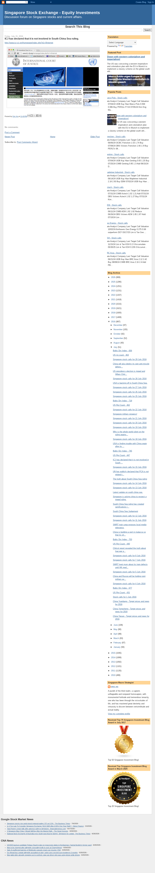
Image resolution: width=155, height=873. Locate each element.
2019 (113, 308)
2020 (113, 304)
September (119, 338)
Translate (128, 46)
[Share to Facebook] (37, 115)
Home (52, 137)
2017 (113, 317)
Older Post (95, 137)
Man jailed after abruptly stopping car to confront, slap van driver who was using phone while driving (43, 855)
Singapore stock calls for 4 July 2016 (129, 584)
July (116, 347)
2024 (113, 286)
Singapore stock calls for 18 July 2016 (130, 439)
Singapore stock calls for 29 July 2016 (130, 359)
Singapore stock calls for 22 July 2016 (130, 410)
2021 (113, 299)
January (117, 647)
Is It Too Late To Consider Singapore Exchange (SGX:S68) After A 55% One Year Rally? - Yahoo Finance (45, 826)
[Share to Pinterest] (40, 115)
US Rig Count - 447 (121, 455)
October (117, 334)
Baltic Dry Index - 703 (122, 539)
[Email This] (28, 115)
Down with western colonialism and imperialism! (126, 58)
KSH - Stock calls (113, 238)
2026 (113, 277)
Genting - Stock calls (115, 154)
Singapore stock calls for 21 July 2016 (130, 418)
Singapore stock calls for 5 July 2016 (129, 572)
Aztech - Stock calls (115, 187)
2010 (113, 675)
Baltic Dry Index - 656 (122, 351)
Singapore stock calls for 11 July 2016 (129, 520)
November (118, 329)
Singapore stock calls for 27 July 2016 (130, 387)
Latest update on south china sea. (128, 492)
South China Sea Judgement (125, 511)
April (116, 634)
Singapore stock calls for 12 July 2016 (130, 516)
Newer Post (10, 137)
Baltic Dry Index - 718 (122, 401)
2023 (113, 290)
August (117, 343)
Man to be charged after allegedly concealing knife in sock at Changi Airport (34, 847)
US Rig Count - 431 (121, 592)
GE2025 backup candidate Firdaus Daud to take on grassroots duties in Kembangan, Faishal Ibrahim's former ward (49, 845)
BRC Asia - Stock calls (116, 253)
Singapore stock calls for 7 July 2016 (129, 560)
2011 (113, 671)
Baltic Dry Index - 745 (122, 451)
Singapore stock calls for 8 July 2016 (129, 556)
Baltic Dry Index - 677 (122, 588)
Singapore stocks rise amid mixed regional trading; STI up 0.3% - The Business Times (38, 823)
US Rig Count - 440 (121, 544)
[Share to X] (34, 115)
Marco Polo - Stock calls (116, 98)
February (118, 643)
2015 (113, 653)
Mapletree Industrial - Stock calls (120, 172)
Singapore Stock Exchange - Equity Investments (52, 12)
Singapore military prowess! (125, 414)
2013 (113, 662)
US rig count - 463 (121, 355)
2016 (113, 321)
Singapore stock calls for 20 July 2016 (130, 423)
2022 (113, 295)
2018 (113, 313)
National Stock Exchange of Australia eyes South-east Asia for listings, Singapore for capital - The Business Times (48, 834)
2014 (113, 657)
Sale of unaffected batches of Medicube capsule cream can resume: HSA (34, 850)
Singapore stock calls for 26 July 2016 (130, 392)
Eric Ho (114, 687)
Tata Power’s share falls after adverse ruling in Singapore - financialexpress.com (36, 829)
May (116, 629)
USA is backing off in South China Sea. (130, 383)
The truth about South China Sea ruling (130, 479)
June (116, 625)
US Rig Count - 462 (121, 405)
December (118, 325)
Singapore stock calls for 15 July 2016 (130, 467)
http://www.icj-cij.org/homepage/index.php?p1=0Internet (29, 43)
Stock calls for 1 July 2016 (124, 597)
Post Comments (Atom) (27, 142)
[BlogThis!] (31, 115)
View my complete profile (119, 714)
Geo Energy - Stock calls (117, 223)
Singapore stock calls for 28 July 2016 (130, 378)
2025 (113, 282)
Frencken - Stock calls (115, 136)
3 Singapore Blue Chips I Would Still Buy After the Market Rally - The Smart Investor (37, 831)
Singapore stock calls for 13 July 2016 (130, 488)
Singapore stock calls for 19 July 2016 (130, 427)
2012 (113, 666)
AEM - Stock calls (114, 205)
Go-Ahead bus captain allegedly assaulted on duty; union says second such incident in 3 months (42, 852)
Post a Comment (12, 132)
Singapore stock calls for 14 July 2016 (130, 483)
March (117, 638)
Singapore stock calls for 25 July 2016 (130, 396)
